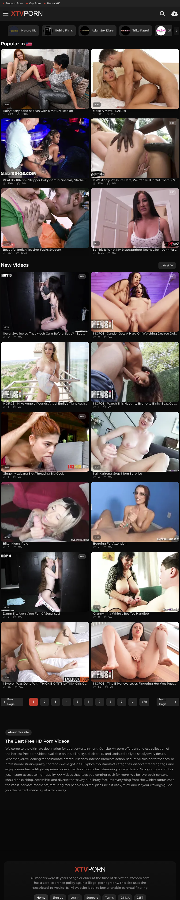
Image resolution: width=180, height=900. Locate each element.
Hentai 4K (53, 3)
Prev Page (11, 702)
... (133, 702)
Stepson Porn (14, 3)
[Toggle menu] (5, 13)
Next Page (162, 702)
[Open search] (162, 13)
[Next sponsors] (176, 31)
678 (144, 702)
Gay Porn (35, 3)
